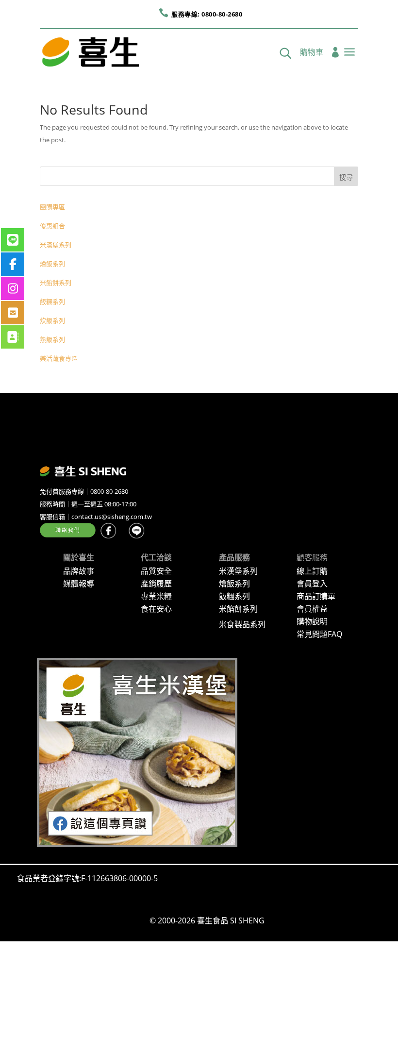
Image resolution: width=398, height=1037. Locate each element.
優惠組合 (52, 225)
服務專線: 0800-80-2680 (206, 14)
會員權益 (312, 608)
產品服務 (234, 557)
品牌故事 (78, 571)
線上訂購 (312, 571)
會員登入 (312, 583)
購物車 (311, 53)
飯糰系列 (52, 301)
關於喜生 (78, 557)
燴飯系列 (52, 263)
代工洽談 (156, 557)
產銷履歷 (156, 583)
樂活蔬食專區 (59, 358)
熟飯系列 (52, 339)
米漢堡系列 (55, 244)
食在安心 (156, 608)
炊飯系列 (52, 320)
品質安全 (156, 571)
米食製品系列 (242, 624)
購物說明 (312, 621)
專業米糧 (156, 596)
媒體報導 (78, 583)
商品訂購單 (316, 596)
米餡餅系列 (55, 282)
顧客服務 (312, 557)
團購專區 (52, 206)
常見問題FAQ (319, 634)
